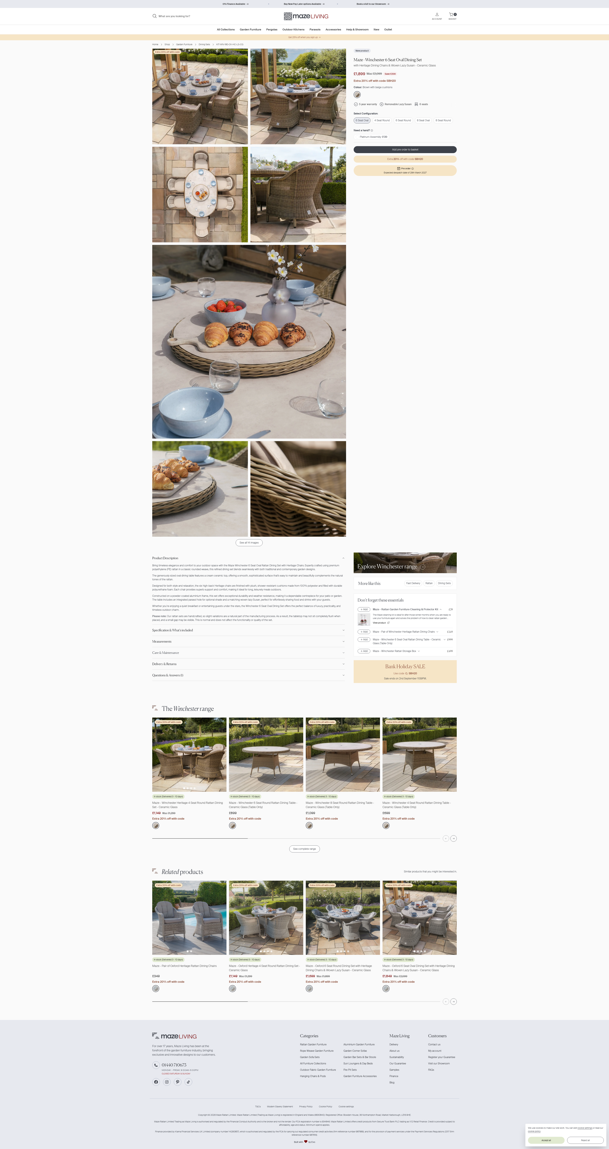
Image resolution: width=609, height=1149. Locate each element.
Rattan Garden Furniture (313, 1044)
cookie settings (585, 1127)
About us (394, 1050)
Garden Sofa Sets (310, 1057)
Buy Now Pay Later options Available (302, 4)
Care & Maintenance (165, 653)
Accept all (546, 1140)
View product (379, 622)
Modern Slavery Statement (280, 1106)
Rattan (429, 583)
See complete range (304, 849)
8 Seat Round (443, 120)
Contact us (434, 1044)
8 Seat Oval (423, 120)
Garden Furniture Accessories (360, 1076)
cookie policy (534, 1131)
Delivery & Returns (164, 664)
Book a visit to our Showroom (371, 4)
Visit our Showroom (439, 1063)
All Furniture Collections (313, 1063)
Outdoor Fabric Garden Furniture (318, 1069)
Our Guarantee (398, 1063)
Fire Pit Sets (350, 1069)
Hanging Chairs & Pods (313, 1076)
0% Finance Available (234, 4)
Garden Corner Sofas (355, 1050)
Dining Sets (204, 44)
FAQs (431, 1069)
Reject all (585, 1140)
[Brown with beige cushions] (155, 825)
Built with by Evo (304, 1142)
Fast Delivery (413, 583)
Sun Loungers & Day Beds (358, 1063)
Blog (392, 1082)
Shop (167, 44)
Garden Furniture (184, 44)
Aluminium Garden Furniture (359, 1044)
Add (365, 609)
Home (155, 44)
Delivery (394, 1044)
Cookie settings (346, 1106)
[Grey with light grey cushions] (155, 988)
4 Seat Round (382, 120)
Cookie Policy (325, 1106)
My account (434, 1050)
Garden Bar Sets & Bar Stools (360, 1057)
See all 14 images (249, 542)
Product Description (165, 558)
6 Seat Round (403, 120)
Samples (394, 1069)
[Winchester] (232, 825)
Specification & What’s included (172, 630)
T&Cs (258, 1106)
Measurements (161, 641)
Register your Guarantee (441, 1057)
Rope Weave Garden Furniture (317, 1050)
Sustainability (397, 1057)
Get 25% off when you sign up (303, 37)
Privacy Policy (306, 1106)
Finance (394, 1076)
